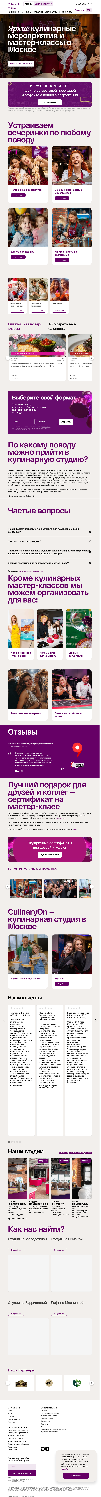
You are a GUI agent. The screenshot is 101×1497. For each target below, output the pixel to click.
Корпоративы (50, 12)
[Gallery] (50, 888)
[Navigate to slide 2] (12, 1142)
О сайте (44, 1410)
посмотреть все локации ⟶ (75, 1152)
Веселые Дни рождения (17, 1435)
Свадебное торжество (36, 304)
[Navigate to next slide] (92, 358)
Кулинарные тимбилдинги (18, 1430)
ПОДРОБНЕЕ (18, 195)
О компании (45, 1421)
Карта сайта (45, 1427)
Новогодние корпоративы (16, 304)
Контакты (44, 1424)
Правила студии (47, 1418)
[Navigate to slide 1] (9, 1142)
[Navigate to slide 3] (14, 1142)
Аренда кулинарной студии (18, 1444)
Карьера (11, 1416)
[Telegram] (47, 1449)
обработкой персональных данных (22, 1479)
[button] (12, 8)
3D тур (10, 1413)
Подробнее (17, 310)
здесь (74, 829)
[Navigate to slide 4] (17, 1142)
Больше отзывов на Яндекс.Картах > (22, 741)
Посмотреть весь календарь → (62, 326)
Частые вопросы (14, 1419)
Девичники (57, 303)
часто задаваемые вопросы (30, 571)
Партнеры (11, 1422)
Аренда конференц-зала (17, 1441)
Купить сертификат (50, 855)
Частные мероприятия (32, 12)
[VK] (43, 1449)
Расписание (13, 12)
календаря (60, 818)
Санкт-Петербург (43, 4)
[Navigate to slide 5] (20, 1142)
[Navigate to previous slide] (8, 358)
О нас (10, 1410)
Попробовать (50, 102)
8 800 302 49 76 (84, 4)
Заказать (79, 10)
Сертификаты (65, 12)
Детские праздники (15, 1438)
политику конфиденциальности (18, 1481)
